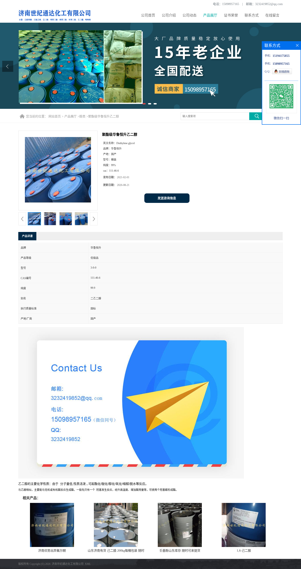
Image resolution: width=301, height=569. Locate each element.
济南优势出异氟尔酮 (52, 550)
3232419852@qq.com (269, 4)
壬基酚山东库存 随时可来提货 (179, 550)
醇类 (82, 116)
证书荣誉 (231, 15)
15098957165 (230, 4)
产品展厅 (210, 15)
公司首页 (148, 15)
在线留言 (272, 15)
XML (88, 563)
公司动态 (189, 15)
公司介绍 (169, 15)
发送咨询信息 (167, 198)
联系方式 (252, 15)
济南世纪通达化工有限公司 (68, 563)
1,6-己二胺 (244, 550)
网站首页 (54, 116)
